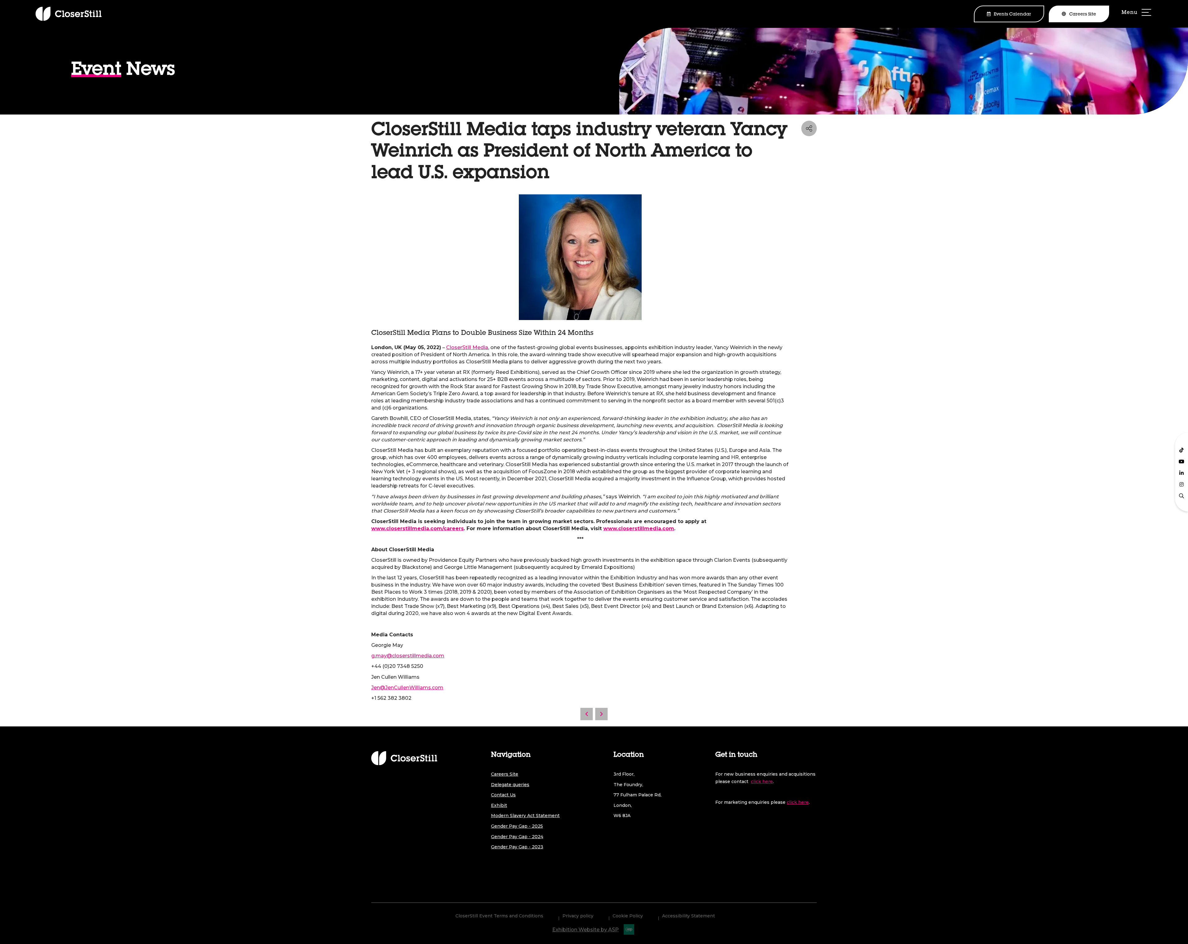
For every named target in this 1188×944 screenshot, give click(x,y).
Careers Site (1082, 14)
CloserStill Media (467, 347)
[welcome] (68, 14)
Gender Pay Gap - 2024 (517, 836)
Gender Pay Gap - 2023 (517, 847)
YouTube (1181, 461)
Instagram (1181, 484)
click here (762, 781)
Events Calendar (1012, 14)
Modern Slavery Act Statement (525, 815)
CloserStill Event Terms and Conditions (499, 916)
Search (1181, 496)
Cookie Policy (628, 916)
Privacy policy (577, 916)
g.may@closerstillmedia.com (407, 656)
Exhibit (499, 805)
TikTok (1181, 450)
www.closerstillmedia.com (638, 528)
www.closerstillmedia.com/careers (417, 528)
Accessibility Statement (688, 916)
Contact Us (503, 795)
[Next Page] (601, 714)
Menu (1136, 13)
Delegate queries (510, 784)
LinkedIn (1181, 473)
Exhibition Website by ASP (585, 930)
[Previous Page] (586, 714)
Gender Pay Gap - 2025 (517, 826)
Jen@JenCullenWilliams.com (407, 688)
